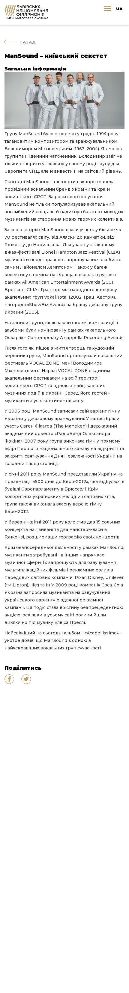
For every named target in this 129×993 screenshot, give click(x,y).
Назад (28, 41)
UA (119, 8)
